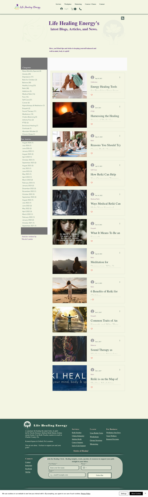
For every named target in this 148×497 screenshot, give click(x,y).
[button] (74, 9)
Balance (93, 345)
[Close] (145, 493)
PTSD (92, 111)
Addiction (94, 82)
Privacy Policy (85, 493)
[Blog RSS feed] (122, 18)
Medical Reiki (95, 199)
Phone (83, 464)
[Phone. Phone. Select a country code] (85, 467)
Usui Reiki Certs (96, 433)
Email (51, 471)
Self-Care (94, 170)
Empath (93, 228)
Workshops (94, 436)
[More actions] (120, 77)
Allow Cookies (136, 493)
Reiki (92, 140)
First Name (53, 464)
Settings (123, 493)
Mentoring (94, 444)
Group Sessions (96, 440)
